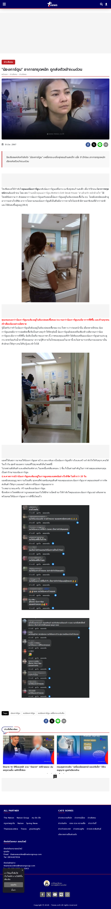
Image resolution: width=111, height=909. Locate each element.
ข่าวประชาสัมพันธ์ (94, 828)
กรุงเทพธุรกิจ (9, 823)
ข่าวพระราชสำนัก (65, 817)
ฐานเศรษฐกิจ (34, 828)
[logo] (50, 4)
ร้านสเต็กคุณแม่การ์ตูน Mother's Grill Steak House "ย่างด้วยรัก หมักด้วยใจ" (65, 193)
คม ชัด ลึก (36, 817)
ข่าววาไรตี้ (92, 823)
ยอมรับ (13, 884)
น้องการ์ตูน (15, 713)
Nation (21, 823)
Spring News (32, 823)
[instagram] (67, 894)
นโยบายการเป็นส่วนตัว (67, 834)
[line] (99, 144)
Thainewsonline (11, 828)
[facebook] (88, 144)
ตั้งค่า (13, 890)
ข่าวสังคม (13, 74)
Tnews (24, 828)
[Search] (102, 4)
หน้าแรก (5, 74)
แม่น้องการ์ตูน (29, 713)
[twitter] (94, 144)
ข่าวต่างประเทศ (64, 828)
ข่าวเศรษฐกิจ (78, 828)
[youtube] (55, 894)
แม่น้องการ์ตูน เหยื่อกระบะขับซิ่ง (51, 713)
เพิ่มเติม (7, 879)
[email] (105, 144)
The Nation (9, 817)
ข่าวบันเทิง (62, 823)
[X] (48, 894)
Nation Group (23, 817)
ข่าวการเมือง (80, 817)
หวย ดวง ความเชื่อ (78, 823)
